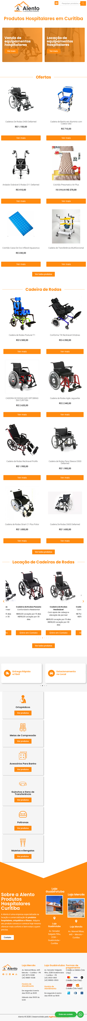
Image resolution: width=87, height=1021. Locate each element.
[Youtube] (13, 974)
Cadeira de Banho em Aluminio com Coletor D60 (66, 122)
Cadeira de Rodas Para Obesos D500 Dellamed (65, 462)
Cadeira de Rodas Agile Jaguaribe (65, 398)
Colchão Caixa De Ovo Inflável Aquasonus (21, 248)
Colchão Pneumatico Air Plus (66, 184)
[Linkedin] (9, 974)
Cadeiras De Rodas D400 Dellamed (20, 121)
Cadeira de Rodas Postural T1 (22, 335)
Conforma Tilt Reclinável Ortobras (65, 335)
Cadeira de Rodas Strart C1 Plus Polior (22, 524)
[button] (56, 3)
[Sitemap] (16, 974)
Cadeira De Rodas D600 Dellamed (65, 524)
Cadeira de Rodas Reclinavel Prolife (22, 461)
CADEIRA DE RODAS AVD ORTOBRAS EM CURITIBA (22, 399)
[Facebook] (3, 974)
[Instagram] (6, 974)
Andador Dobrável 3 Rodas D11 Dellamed (21, 184)
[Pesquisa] (83, 3)
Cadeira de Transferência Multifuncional (66, 248)
